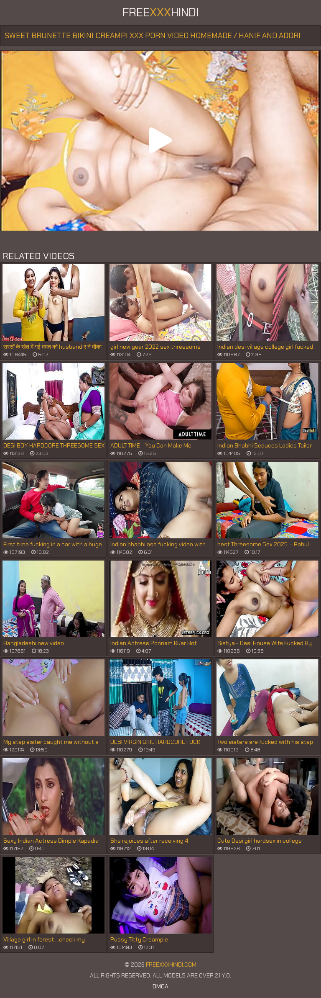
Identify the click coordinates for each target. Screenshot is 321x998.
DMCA (160, 986)
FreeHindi (160, 12)
